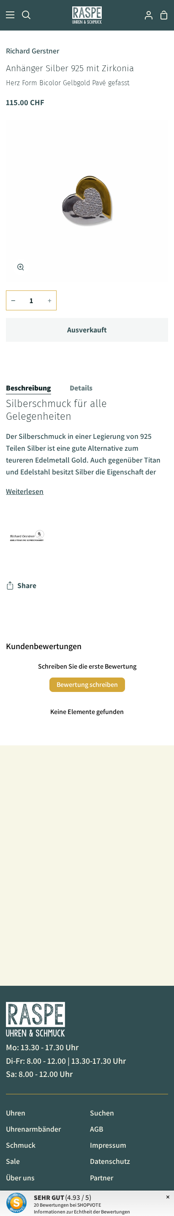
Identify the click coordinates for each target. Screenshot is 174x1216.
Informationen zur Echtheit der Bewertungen (82, 1211)
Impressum (108, 1145)
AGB (96, 1129)
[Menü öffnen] (7, 15)
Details (81, 388)
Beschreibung (28, 388)
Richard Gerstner (32, 51)
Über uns (20, 1178)
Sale (13, 1161)
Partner (101, 1178)
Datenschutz (110, 1161)
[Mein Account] (145, 15)
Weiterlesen (25, 491)
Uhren (15, 1113)
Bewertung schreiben (87, 684)
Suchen (102, 1113)
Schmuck (20, 1145)
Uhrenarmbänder (33, 1129)
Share (26, 585)
